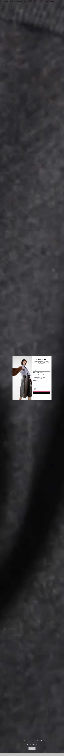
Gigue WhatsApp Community (37, 372)
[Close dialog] (50, 357)
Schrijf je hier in (41, 392)
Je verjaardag (35, 380)
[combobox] (35, 374)
